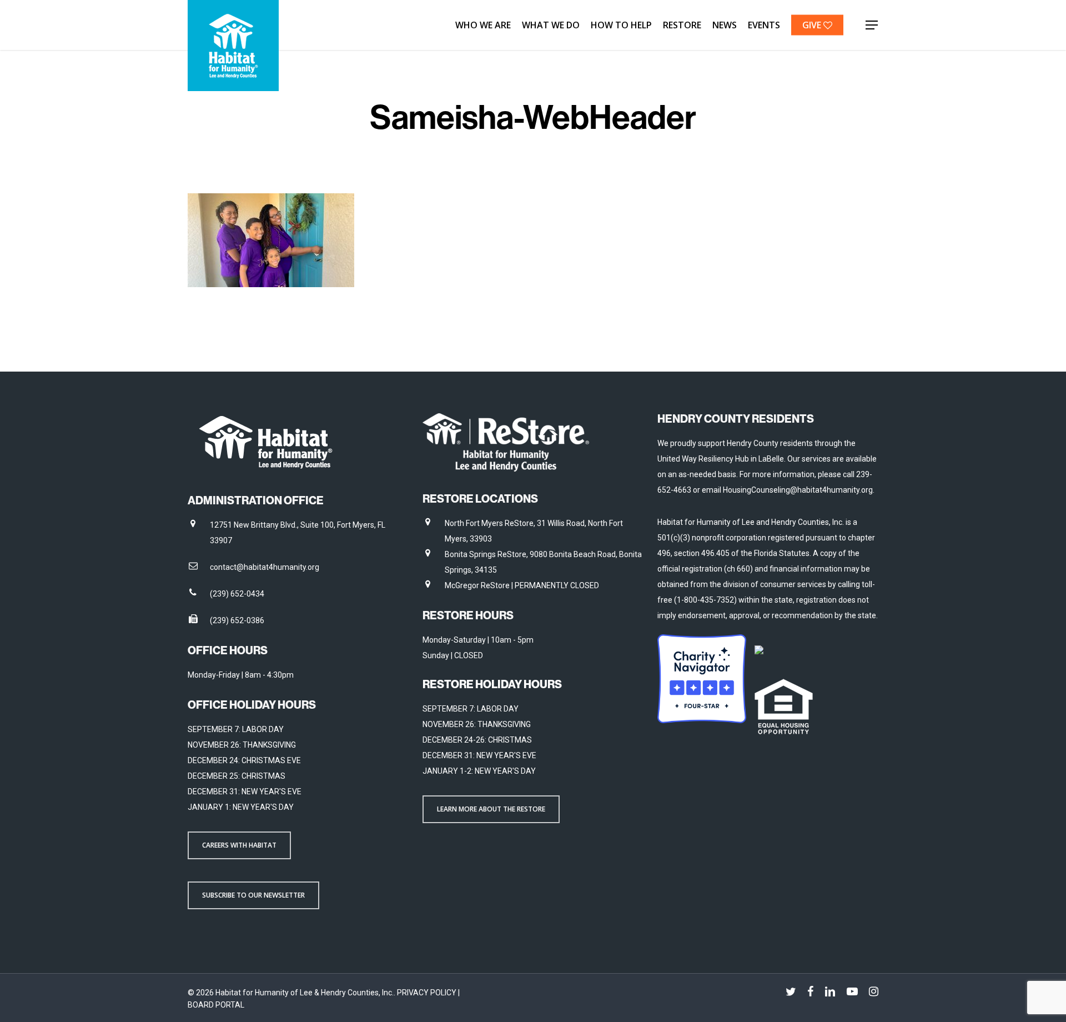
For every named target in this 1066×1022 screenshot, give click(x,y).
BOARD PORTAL (216, 1004)
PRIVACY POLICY (427, 992)
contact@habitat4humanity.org (264, 567)
